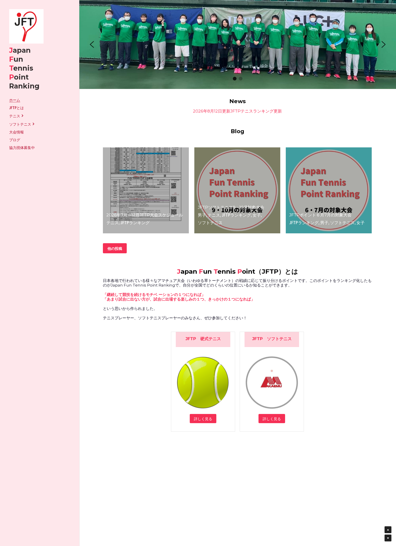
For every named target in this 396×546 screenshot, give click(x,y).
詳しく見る (203, 418)
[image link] (26, 26)
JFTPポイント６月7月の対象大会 (320, 215)
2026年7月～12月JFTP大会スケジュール (144, 215)
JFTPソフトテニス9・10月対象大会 (231, 207)
